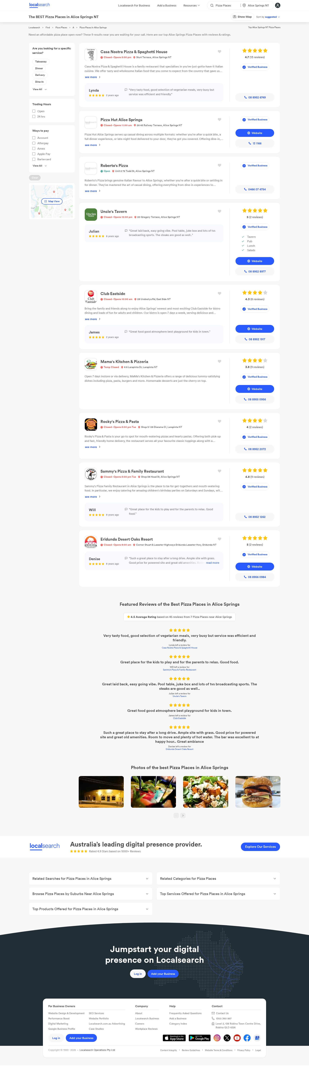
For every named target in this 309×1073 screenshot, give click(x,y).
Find (48, 27)
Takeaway (41, 61)
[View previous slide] (176, 815)
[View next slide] (183, 815)
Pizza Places (61, 27)
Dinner (39, 68)
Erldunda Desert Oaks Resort (179, 749)
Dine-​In (39, 81)
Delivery (40, 75)
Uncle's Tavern (180, 696)
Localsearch (34, 27)
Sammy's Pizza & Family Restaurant (179, 669)
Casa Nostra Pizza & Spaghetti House (179, 647)
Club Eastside (179, 718)
